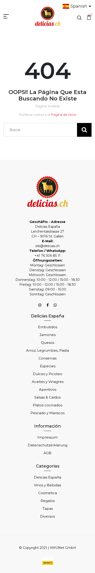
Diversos (47, 516)
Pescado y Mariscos (47, 413)
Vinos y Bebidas (47, 485)
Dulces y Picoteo (47, 374)
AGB (47, 453)
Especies (47, 366)
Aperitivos (47, 389)
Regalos (48, 501)
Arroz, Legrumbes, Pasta (47, 350)
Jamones (47, 335)
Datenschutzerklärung (47, 445)
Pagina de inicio (63, 115)
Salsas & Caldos (47, 397)
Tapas (47, 508)
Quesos (47, 342)
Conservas (47, 358)
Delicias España (47, 477)
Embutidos (47, 327)
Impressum (47, 437)
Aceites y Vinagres (47, 381)
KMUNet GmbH (63, 548)
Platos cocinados (47, 405)
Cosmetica (47, 493)
